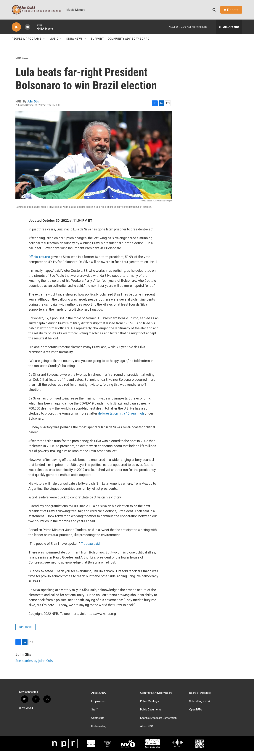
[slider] (33, 27)
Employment (98, 701)
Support (97, 38)
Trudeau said (90, 543)
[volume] (27, 27)
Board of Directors (200, 692)
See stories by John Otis (34, 660)
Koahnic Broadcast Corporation (158, 718)
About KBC (146, 726)
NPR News (21, 58)
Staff (94, 709)
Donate (233, 10)
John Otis (33, 101)
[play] (16, 27)
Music (53, 38)
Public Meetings (149, 701)
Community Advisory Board (128, 38)
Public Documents (150, 709)
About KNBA (98, 692)
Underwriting (98, 726)
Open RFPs (195, 709)
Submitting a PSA (199, 701)
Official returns (39, 257)
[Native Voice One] (128, 743)
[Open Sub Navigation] (44, 38)
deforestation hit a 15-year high (121, 413)
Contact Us (97, 718)
